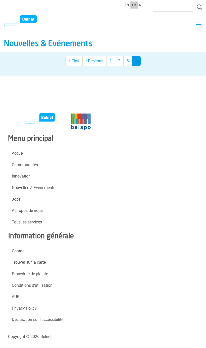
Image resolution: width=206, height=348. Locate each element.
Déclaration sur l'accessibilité (37, 319)
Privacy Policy (24, 308)
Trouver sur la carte (29, 262)
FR (134, 5)
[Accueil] (29, 21)
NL (141, 5)
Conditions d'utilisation (32, 285)
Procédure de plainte (30, 273)
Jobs (16, 199)
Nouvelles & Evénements (33, 187)
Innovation (21, 176)
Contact (19, 251)
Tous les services (27, 222)
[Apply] (199, 9)
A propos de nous (27, 210)
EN (127, 5)
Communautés (25, 164)
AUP (15, 296)
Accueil (18, 153)
